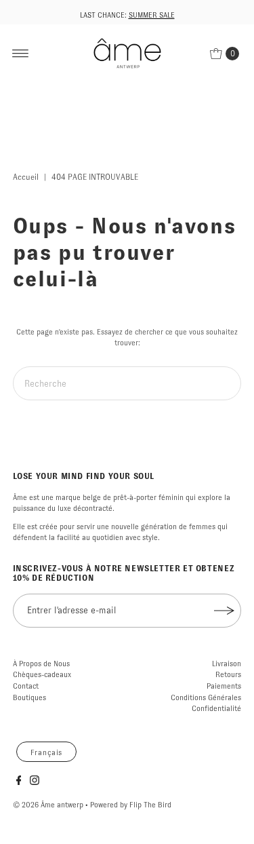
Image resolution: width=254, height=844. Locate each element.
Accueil (26, 177)
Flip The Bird (150, 805)
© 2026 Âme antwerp (48, 805)
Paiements (224, 686)
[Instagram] (34, 782)
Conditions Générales (206, 697)
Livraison (226, 663)
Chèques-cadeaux (42, 674)
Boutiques (29, 697)
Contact (26, 686)
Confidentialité (216, 708)
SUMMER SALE (152, 15)
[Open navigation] (20, 54)
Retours (228, 674)
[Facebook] (19, 782)
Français (46, 752)
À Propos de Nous (41, 663)
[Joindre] (224, 611)
